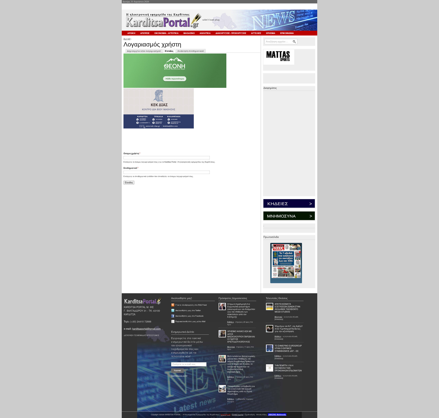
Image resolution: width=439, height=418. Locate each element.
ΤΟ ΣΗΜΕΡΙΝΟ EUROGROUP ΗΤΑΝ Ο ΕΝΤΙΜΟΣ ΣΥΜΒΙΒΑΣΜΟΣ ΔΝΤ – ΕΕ (288, 348)
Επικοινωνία (237, 414)
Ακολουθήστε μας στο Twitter (188, 310)
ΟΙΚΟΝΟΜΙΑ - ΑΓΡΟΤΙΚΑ (166, 33)
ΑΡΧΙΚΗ (131, 33)
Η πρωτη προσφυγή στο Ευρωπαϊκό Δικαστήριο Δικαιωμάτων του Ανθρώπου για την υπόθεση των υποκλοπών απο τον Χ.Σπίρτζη (241, 310)
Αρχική (126, 38)
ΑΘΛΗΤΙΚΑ (205, 33)
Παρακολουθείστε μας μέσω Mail (190, 321)
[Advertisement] (184, 138)
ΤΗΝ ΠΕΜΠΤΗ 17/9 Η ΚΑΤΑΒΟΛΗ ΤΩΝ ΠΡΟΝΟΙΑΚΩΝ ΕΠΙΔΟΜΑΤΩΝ (288, 368)
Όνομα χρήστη (131, 153)
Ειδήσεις (230, 322)
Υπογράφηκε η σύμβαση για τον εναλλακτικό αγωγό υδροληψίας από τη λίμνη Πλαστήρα (241, 390)
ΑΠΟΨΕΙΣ (144, 33)
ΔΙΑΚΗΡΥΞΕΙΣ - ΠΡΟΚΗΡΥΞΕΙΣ (231, 33)
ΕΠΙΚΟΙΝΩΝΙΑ (287, 33)
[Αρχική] (163, 22)
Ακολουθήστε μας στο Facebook (189, 316)
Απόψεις (278, 336)
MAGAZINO (189, 33)
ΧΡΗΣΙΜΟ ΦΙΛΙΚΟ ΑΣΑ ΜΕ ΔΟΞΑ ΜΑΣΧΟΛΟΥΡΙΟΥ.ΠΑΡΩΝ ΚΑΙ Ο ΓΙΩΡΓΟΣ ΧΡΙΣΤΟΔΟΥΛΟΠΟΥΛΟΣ (241, 336)
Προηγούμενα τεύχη (179, 375)
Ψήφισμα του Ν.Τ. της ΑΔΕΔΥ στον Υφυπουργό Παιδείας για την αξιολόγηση (289, 329)
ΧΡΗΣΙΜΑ (270, 33)
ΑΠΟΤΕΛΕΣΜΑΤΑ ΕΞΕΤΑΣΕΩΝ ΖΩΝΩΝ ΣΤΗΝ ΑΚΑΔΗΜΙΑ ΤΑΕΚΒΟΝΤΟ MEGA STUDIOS (287, 308)
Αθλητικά (231, 347)
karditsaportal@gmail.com (146, 328)
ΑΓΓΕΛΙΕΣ (256, 33)
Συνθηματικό (130, 167)
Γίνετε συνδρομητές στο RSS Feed (191, 305)
